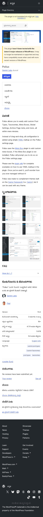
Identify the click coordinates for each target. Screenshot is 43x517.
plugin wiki (19, 163)
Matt (5, 468)
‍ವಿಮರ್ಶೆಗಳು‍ (9, 91)
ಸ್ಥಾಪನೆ (7, 96)
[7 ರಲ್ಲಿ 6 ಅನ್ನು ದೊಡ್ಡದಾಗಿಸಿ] (38, 226)
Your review (7, 378)
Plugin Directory (8, 10)
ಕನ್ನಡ (9, 486)
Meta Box (19, 148)
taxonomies (36, 355)
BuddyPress (8, 476)
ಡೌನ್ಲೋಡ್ (7, 76)
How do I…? (7, 273)
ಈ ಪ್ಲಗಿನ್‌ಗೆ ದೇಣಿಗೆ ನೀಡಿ (10, 412)
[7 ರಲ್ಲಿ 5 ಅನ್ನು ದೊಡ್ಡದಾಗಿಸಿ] (18, 226)
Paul (8, 303)
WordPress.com (9, 464)
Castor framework (15, 182)
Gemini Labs (7, 70)
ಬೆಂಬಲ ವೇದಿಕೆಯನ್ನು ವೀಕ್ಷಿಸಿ (11, 395)
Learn (4, 445)
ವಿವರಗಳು (8, 85)
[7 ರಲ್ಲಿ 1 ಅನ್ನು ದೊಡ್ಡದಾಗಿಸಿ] (18, 199)
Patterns (26, 438)
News (4, 430)
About (4, 426)
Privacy (5, 438)
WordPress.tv (8, 457)
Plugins (25, 434)
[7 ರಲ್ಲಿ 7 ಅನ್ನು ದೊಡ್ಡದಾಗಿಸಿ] (38, 239)
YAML (20, 140)
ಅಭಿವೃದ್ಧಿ (7, 102)
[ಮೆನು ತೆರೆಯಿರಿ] (39, 3)
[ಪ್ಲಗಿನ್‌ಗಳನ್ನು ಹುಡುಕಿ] (25, 25)
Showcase (27, 426)
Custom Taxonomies (33, 350)
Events (25, 449)
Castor (29, 182)
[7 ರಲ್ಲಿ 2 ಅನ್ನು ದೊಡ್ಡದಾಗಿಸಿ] (38, 199)
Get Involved (28, 445)
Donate (27, 453)
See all (38, 378)
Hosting (5, 434)
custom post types (34, 346)
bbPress (6, 472)
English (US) (36, 341)
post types (27, 355)
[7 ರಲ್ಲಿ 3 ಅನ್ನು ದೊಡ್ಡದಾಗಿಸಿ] (18, 212)
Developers (6, 453)
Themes (26, 430)
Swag (26, 457)
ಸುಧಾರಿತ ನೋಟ (7, 362)
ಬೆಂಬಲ (6, 108)
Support (5, 449)
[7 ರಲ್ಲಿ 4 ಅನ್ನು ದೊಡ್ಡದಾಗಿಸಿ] (38, 212)
